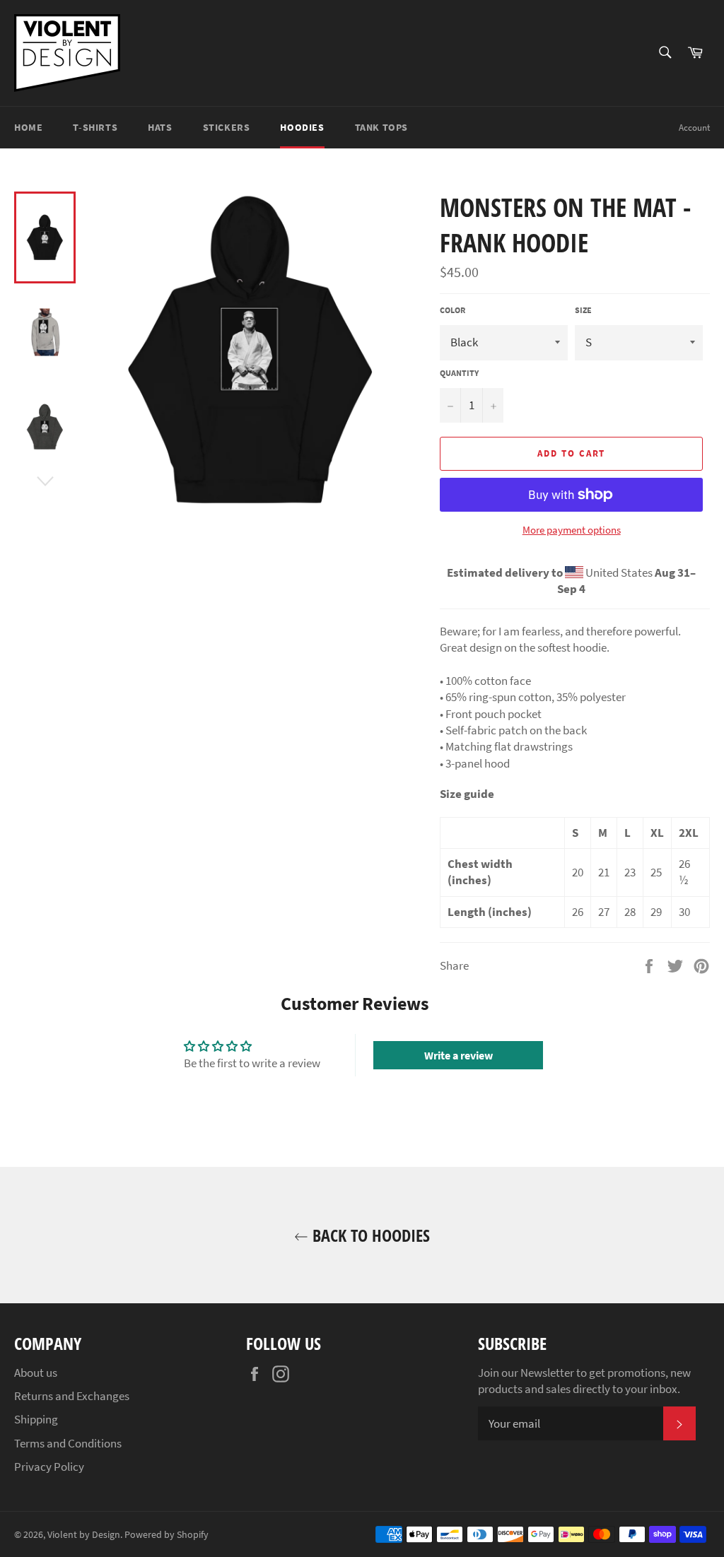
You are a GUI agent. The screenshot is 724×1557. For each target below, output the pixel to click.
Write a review (458, 1055)
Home (28, 127)
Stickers (226, 127)
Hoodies (302, 127)
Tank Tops (381, 127)
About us (35, 1372)
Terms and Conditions (68, 1443)
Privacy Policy (49, 1466)
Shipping (36, 1419)
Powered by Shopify (166, 1535)
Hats (160, 127)
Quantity (459, 373)
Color (452, 310)
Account (694, 128)
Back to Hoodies (369, 1235)
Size (583, 310)
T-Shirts (95, 127)
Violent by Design (83, 1535)
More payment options (571, 529)
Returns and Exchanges (71, 1396)
